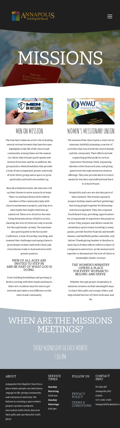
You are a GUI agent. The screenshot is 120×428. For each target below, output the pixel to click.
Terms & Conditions (81, 404)
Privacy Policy (78, 395)
